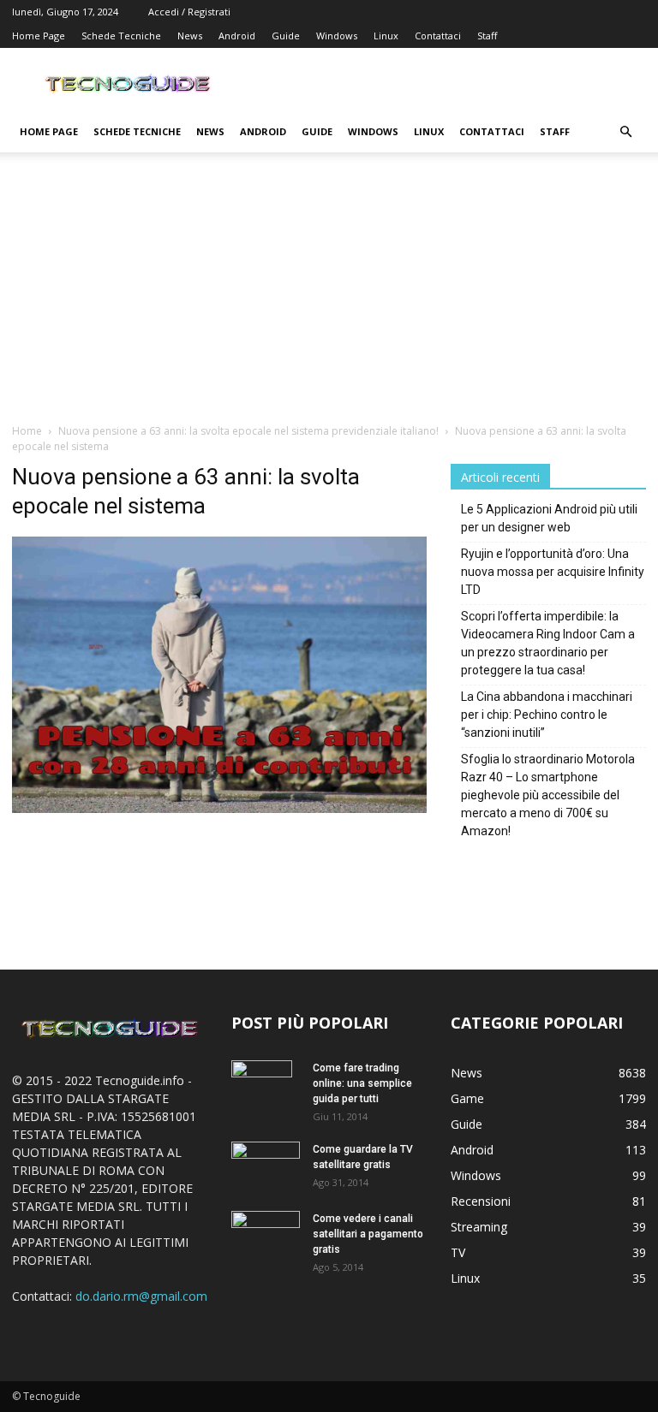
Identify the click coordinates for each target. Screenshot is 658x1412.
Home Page (38, 35)
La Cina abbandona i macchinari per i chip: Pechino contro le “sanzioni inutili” (546, 714)
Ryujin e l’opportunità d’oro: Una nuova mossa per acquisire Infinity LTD (552, 571)
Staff (487, 35)
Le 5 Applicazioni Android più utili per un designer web (549, 518)
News (189, 35)
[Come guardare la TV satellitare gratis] (265, 1164)
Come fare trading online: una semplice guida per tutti (362, 1083)
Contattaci (438, 35)
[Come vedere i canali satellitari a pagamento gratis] (265, 1232)
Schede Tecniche (121, 35)
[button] (625, 132)
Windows (336, 35)
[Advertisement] (329, 294)
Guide (286, 35)
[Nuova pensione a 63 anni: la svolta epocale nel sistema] (219, 808)
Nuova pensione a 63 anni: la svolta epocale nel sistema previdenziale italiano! (248, 431)
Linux (386, 35)
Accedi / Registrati (189, 11)
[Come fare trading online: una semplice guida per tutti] (265, 1090)
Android (236, 35)
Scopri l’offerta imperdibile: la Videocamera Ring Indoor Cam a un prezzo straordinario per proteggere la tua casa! (548, 643)
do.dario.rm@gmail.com (141, 1296)
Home (27, 431)
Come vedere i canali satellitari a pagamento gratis (368, 1234)
